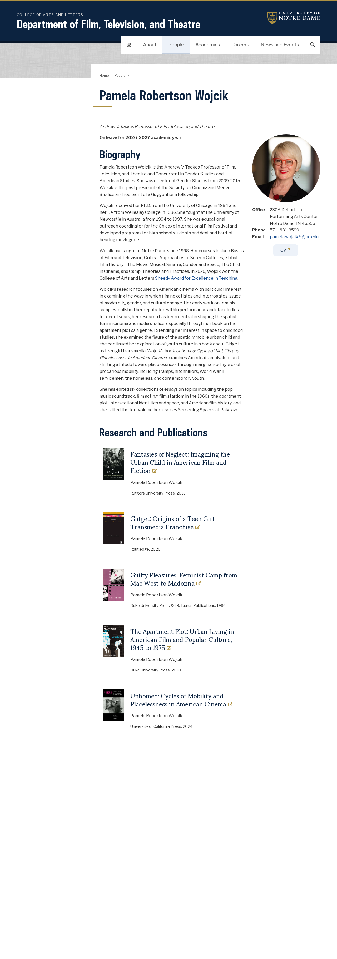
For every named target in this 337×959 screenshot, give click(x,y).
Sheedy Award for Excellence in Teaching (196, 278)
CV (283, 250)
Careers (240, 44)
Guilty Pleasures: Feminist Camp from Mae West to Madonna (183, 579)
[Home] (129, 45)
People (176, 44)
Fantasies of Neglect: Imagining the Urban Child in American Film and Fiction (180, 462)
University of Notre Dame (293, 18)
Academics (207, 44)
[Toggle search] (312, 45)
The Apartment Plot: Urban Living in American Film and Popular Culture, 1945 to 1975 (182, 639)
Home (104, 75)
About (150, 44)
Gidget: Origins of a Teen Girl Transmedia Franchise (172, 522)
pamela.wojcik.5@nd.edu (294, 236)
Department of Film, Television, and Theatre (108, 24)
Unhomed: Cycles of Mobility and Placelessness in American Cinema (178, 699)
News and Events (280, 44)
